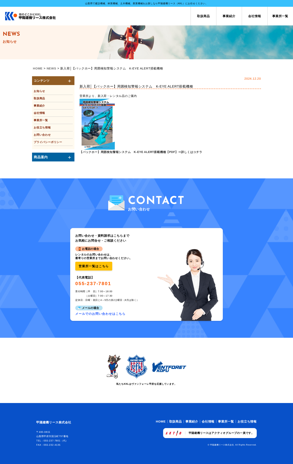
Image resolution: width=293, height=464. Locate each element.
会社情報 (254, 16)
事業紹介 (229, 16)
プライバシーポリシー (48, 142)
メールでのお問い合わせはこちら (100, 313)
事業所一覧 (280, 16)
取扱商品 (203, 16)
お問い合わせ (42, 134)
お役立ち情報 (42, 127)
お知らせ (39, 91)
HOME (160, 421)
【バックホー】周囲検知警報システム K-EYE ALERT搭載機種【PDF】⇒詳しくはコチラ (141, 152)
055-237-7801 (93, 283)
